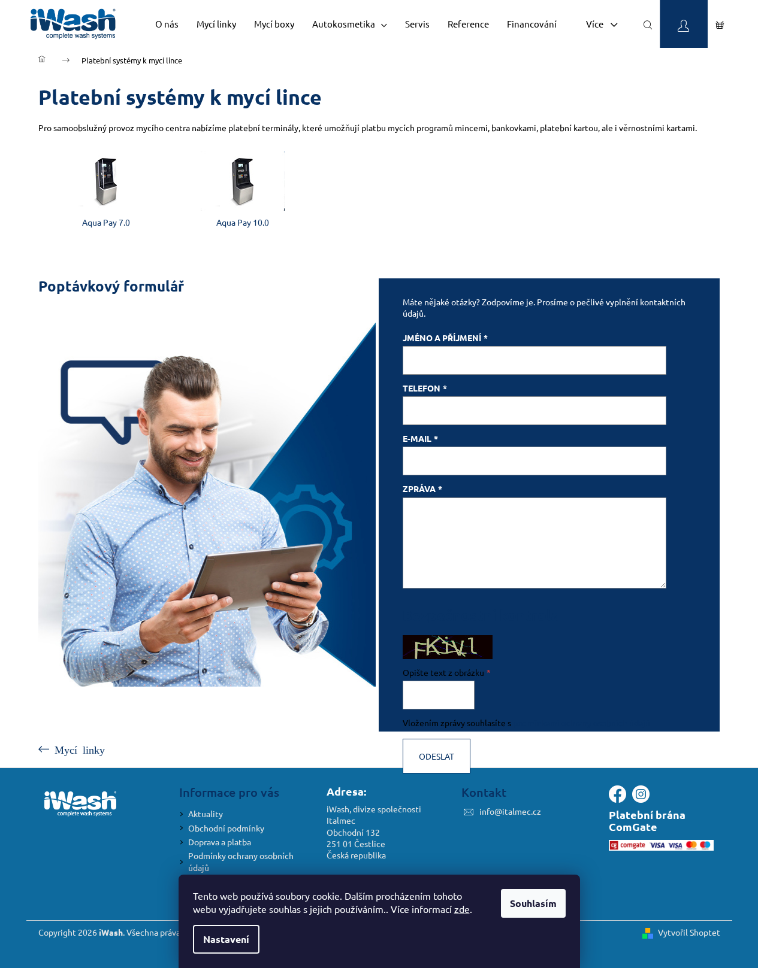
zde (462, 909)
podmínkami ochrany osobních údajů (581, 722)
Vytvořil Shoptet (689, 932)
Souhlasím (533, 903)
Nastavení (226, 939)
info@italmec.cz (510, 811)
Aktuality (205, 813)
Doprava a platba (219, 841)
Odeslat (436, 756)
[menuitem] (167, 24)
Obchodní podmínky (226, 828)
